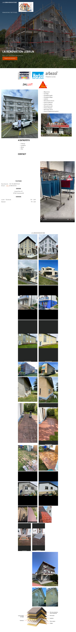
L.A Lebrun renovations (9, 2)
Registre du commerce (9, 58)
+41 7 (64, 59)
